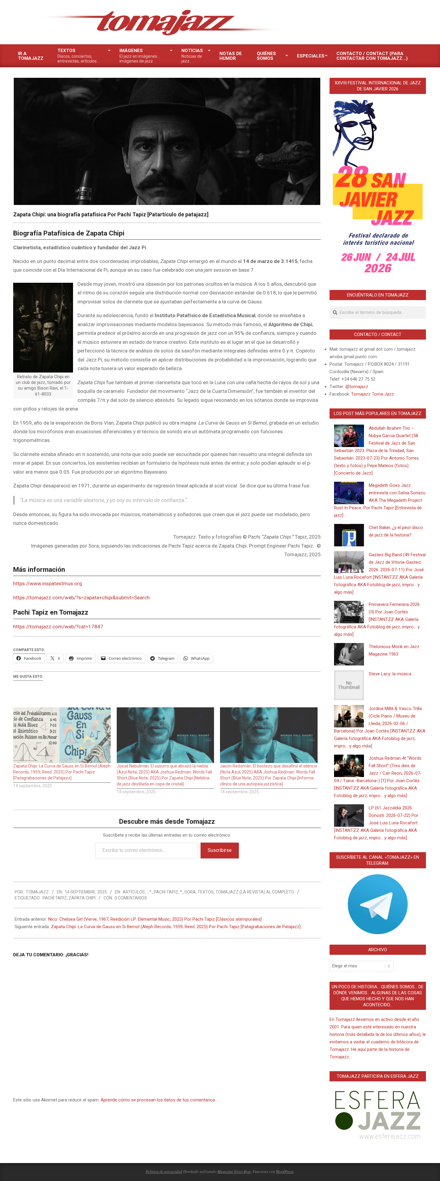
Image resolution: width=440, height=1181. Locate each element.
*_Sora (188, 892)
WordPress (284, 1171)
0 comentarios (131, 898)
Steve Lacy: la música (390, 674)
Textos (206, 892)
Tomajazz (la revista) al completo (255, 892)
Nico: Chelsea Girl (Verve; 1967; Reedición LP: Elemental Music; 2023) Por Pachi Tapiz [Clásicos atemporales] (155, 919)
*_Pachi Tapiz (163, 892)
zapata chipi (82, 898)
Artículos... (135, 892)
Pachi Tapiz (55, 898)
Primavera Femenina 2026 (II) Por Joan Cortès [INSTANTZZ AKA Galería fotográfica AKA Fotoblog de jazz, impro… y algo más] (377, 619)
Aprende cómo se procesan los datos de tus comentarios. (158, 1100)
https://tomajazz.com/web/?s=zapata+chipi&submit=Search (81, 598)
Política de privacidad (164, 1171)
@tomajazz (356, 386)
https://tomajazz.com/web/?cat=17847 (58, 627)
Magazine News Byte (234, 1171)
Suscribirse (220, 850)
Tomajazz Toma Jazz (372, 394)
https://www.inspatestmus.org (47, 583)
